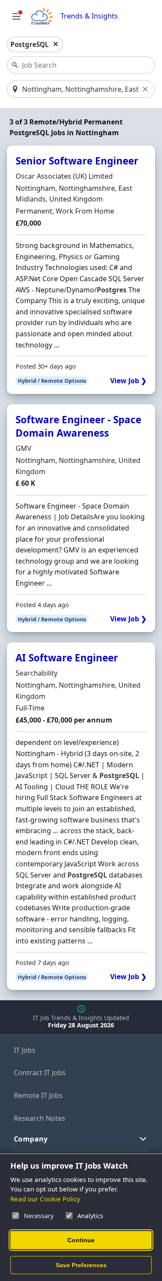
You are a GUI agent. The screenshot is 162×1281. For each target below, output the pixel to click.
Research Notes (39, 1118)
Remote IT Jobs (38, 1095)
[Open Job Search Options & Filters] (16, 16)
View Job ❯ (128, 381)
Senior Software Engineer (77, 160)
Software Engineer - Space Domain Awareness (78, 426)
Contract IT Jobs (40, 1072)
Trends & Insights (89, 16)
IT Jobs (24, 1050)
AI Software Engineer (67, 657)
